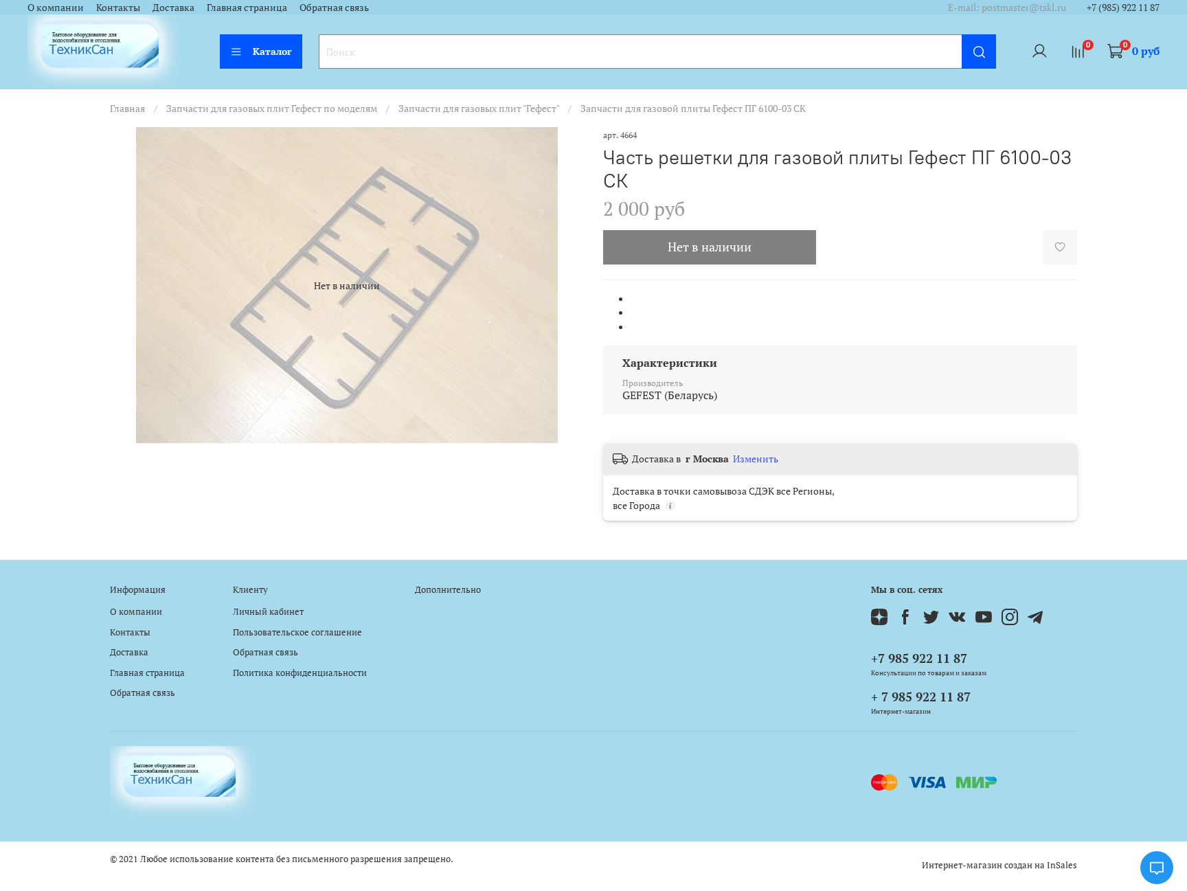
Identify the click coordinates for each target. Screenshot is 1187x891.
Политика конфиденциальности (300, 673)
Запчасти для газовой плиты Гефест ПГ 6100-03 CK (693, 108)
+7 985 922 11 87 (919, 658)
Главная (127, 108)
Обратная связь (334, 7)
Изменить (755, 459)
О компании (55, 7)
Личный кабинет (268, 612)
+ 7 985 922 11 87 (921, 696)
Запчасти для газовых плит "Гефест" (478, 108)
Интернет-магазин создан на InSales (999, 865)
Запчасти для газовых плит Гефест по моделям (271, 108)
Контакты (118, 7)
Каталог (272, 51)
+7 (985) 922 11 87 (1123, 7)
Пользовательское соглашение (297, 632)
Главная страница (247, 7)
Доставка (173, 7)
